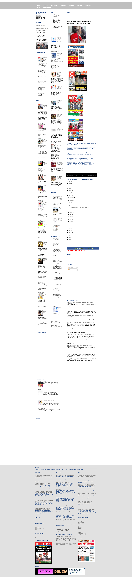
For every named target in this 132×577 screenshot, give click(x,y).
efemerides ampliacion (82, 534)
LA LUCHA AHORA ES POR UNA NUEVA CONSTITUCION (57, 260)
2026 (70, 181)
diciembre (72, 197)
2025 (70, 183)
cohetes (74, 538)
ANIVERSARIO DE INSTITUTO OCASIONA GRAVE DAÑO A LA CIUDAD (57, 17)
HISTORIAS (55, 195)
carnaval (69, 542)
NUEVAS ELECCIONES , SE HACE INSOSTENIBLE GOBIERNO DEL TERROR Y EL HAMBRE (57, 243)
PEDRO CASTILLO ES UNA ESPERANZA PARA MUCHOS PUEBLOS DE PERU (57, 287)
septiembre (72, 210)
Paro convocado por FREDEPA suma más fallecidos (60, 131)
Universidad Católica (69, 544)
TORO (64, 544)
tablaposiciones (38, 526)
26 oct (72, 202)
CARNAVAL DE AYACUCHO (41, 292)
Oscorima (73, 539)
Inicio (82, 175)
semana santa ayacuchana (63, 539)
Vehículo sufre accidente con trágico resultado (60, 116)
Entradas (71, 267)
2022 (70, 185)
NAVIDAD (71, 5)
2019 (70, 190)
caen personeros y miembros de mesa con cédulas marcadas (79, 339)
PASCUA (57, 544)
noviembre (72, 198)
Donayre (60, 542)
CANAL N (37, 531)
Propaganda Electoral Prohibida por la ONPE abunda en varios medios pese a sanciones (44, 492)
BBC (36, 536)
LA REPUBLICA (56, 225)
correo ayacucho (81, 519)
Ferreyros (60, 543)
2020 (70, 188)
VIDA (54, 14)
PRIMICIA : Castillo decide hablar (60, 210)
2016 (70, 195)
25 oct (72, 203)
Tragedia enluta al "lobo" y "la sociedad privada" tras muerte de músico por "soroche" (42, 27)
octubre (71, 200)
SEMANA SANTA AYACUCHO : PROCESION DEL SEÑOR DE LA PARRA (65, 497)
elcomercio (80, 527)
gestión (79, 532)
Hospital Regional (65, 543)
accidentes (62, 540)
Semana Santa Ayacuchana (45, 313)
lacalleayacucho (81, 522)
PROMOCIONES (47, 7)
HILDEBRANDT (56, 207)
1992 (70, 237)
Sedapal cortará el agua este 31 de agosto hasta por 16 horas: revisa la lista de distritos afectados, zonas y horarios (42, 81)
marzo (71, 221)
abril (71, 219)
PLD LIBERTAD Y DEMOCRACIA (57, 239)
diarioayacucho (81, 523)
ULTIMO (38, 7)
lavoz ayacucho (81, 524)
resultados (37, 524)
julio (71, 214)
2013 (70, 230)
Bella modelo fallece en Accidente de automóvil (65, 475)
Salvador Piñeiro (68, 540)
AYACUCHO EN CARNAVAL (49, 400)
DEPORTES (45, 5)
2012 (70, 232)
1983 (70, 239)
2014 (70, 228)
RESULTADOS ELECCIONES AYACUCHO (57, 326)
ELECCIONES (88, 5)
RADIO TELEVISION (42, 408)
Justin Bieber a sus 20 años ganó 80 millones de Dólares (48, 409)
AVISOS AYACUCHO (42, 276)
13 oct (72, 205)
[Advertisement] (83, 16)
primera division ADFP (39, 528)
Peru (57, 540)
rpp (78, 526)
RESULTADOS (45, 176)
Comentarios (71, 269)
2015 (70, 227)
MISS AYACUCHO (42, 185)
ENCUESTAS (40, 174)
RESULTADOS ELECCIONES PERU (55, 322)
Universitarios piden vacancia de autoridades (60, 163)
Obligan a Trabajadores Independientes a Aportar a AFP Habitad (43, 484)
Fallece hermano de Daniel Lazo (62, 482)
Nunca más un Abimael (60, 227)
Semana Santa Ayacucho (41, 240)
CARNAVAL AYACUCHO (40, 200)
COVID (54, 306)
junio (71, 216)
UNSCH (54, 217)
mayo (71, 217)
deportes (36, 527)
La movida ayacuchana (72, 543)
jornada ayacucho (81, 521)
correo (79, 529)
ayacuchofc (40, 220)
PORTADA (58, 489)
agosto (71, 212)
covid (72, 542)
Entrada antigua (92, 175)
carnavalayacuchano (42, 399)
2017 (70, 193)
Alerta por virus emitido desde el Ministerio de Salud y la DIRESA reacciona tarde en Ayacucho (87, 476)
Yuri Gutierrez (68, 538)
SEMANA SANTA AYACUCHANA (41, 309)
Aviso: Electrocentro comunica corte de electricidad (41, 278)
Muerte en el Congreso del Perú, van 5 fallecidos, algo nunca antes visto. (42, 509)
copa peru (37, 521)
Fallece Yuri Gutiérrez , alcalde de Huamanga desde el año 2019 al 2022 (44, 501)
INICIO (38, 5)
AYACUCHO (40, 123)
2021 (70, 186)
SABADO (61, 544)
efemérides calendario (82, 533)
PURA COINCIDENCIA (41, 55)
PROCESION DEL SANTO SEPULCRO (45, 245)
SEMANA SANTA (54, 5)
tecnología (80, 531)
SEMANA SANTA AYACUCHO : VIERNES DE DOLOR (60, 74)
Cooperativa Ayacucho (42, 258)
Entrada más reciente (72, 175)
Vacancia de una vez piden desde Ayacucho (59, 102)
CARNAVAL (63, 5)
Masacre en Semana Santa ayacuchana (75, 328)
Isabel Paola (44, 187)
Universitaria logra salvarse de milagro (59, 177)
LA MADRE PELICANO (57, 196)
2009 (70, 235)
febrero (71, 223)
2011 (70, 234)
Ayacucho (40, 103)
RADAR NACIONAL (57, 284)
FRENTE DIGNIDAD (57, 258)
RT (35, 537)
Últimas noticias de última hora (42, 77)
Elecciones (67, 536)
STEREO (55, 272)
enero (71, 224)
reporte (59, 307)
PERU (39, 160)
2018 (70, 192)
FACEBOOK (79, 5)
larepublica (80, 528)
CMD (36, 529)
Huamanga (65, 542)
